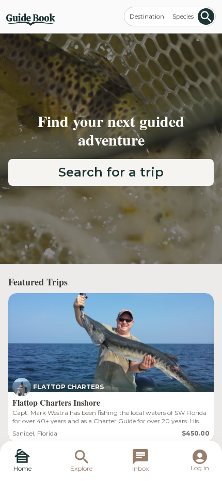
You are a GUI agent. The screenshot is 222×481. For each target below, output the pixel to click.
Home (22, 468)
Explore (81, 468)
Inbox (140, 468)
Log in (200, 468)
